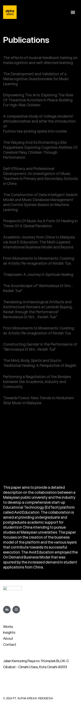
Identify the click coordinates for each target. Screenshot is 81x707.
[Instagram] (16, 609)
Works (8, 626)
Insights (9, 632)
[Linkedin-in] (7, 609)
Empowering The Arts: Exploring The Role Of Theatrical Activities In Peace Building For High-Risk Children (38, 100)
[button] (73, 12)
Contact (9, 644)
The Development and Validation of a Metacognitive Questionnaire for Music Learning (36, 79)
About (8, 638)
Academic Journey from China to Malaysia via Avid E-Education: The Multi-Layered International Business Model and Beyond (39, 242)
